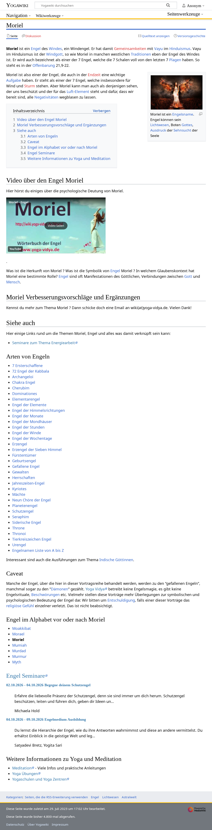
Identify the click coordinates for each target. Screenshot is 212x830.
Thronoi (19, 533)
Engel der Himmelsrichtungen (38, 410)
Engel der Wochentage (32, 438)
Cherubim (20, 387)
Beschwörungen (45, 594)
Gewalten (20, 471)
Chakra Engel (23, 382)
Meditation (21, 767)
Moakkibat (21, 628)
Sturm (29, 85)
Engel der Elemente (29, 404)
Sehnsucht (182, 130)
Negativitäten (46, 97)
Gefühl (28, 605)
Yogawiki (17, 5)
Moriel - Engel (18, 202)
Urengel (19, 544)
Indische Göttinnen (116, 559)
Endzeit (94, 74)
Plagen (175, 59)
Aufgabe (13, 80)
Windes (55, 48)
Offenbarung (44, 65)
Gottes (187, 124)
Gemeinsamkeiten (130, 48)
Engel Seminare (25, 675)
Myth (16, 661)
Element (82, 91)
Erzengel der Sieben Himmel (37, 449)
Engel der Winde (26, 432)
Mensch (13, 281)
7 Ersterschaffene (27, 365)
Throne (18, 527)
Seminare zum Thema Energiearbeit (43, 342)
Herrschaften (23, 477)
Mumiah (19, 645)
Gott (188, 276)
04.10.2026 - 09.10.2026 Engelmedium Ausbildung (46, 719)
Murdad (19, 650)
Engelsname (182, 114)
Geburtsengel (24, 460)
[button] (56, 225)
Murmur (19, 656)
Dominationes (24, 393)
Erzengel (19, 443)
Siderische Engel (26, 522)
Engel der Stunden (28, 427)
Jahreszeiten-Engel (28, 483)
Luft (70, 91)
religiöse (13, 605)
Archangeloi (22, 376)
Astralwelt (129, 797)
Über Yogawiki (38, 824)
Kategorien (14, 797)
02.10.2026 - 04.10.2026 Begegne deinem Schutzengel (48, 685)
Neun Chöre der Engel (31, 499)
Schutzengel (23, 511)
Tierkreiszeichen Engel (31, 539)
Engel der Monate (27, 415)
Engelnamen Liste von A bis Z (38, 550)
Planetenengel (24, 505)
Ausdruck (158, 130)
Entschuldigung (121, 600)
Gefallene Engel (26, 466)
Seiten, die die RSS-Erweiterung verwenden (56, 797)
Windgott (54, 54)
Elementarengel (26, 399)
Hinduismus (179, 48)
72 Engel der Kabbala (30, 371)
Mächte (18, 494)
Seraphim (20, 516)
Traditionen (141, 54)
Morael (18, 633)
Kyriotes (19, 488)
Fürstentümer (24, 455)
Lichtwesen (159, 124)
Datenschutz (15, 824)
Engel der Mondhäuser (32, 421)
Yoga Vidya (95, 588)
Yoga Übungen (25, 773)
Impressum (60, 824)
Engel (36, 48)
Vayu (158, 48)
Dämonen (59, 588)
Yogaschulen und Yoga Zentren (39, 779)
